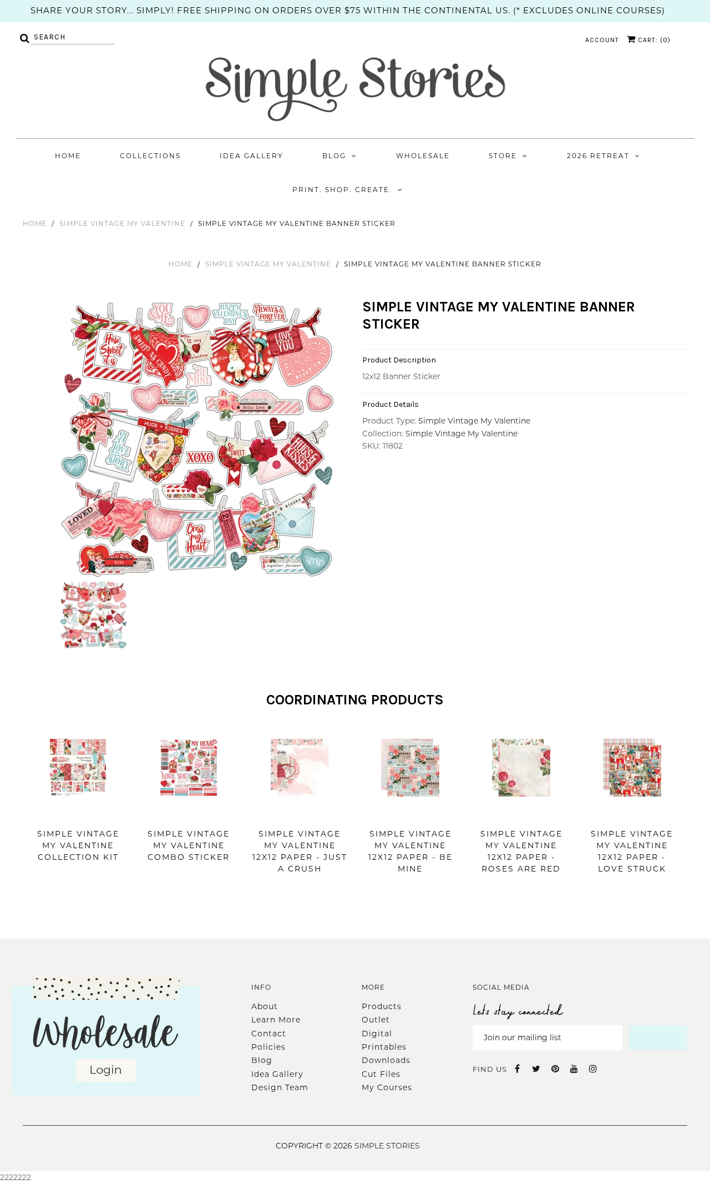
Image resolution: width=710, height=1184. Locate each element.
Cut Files (381, 1074)
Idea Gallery (251, 156)
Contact (268, 1034)
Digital (377, 1034)
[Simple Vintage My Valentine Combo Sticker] (188, 813)
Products (382, 1006)
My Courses (387, 1087)
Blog (334, 156)
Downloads (386, 1060)
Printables (384, 1047)
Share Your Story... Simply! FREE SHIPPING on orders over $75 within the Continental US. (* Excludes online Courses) (348, 10)
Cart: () (653, 40)
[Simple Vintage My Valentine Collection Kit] (77, 813)
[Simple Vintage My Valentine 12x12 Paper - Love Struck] (632, 813)
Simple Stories (387, 1146)
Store (503, 156)
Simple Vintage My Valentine (122, 223)
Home (68, 156)
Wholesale (423, 156)
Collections (150, 156)
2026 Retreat (598, 156)
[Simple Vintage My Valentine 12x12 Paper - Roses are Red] (521, 813)
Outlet (376, 1020)
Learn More (276, 1020)
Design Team (279, 1087)
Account (602, 40)
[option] (200, 439)
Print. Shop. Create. (342, 189)
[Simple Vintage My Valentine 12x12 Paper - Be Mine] (410, 813)
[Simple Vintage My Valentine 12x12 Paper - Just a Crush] (299, 813)
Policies (268, 1047)
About (264, 1006)
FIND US (490, 1069)
